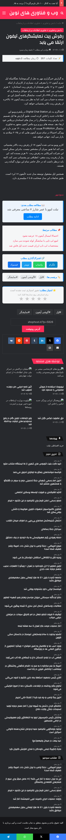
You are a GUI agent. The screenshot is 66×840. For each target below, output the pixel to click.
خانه (59, 23)
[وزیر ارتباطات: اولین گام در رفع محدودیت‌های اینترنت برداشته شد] (17, 407)
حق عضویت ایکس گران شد (51, 418)
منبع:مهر (59, 194)
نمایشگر (23, 312)
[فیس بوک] (57, 340)
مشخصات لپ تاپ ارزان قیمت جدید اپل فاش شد (33, 245)
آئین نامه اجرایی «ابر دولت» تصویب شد (19, 388)
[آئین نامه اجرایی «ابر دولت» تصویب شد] (17, 375)
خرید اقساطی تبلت (55, 445)
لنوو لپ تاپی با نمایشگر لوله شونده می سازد (35, 240)
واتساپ (39, 264)
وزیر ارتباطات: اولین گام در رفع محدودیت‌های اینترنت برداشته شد (17, 421)
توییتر (26, 264)
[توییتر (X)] (50, 340)
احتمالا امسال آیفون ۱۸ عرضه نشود (40, 235)
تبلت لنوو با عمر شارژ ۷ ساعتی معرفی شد (32, 209)
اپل (57, 312)
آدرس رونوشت (33, 329)
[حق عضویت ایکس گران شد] (49, 407)
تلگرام (52, 264)
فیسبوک (14, 264)
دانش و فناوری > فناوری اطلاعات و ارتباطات (36, 23)
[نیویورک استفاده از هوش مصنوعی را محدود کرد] (49, 375)
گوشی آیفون (42, 312)
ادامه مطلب (33, 216)
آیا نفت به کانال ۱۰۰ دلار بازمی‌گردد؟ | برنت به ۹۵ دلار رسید (31, 3)
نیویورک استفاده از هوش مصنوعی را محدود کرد (51, 388)
